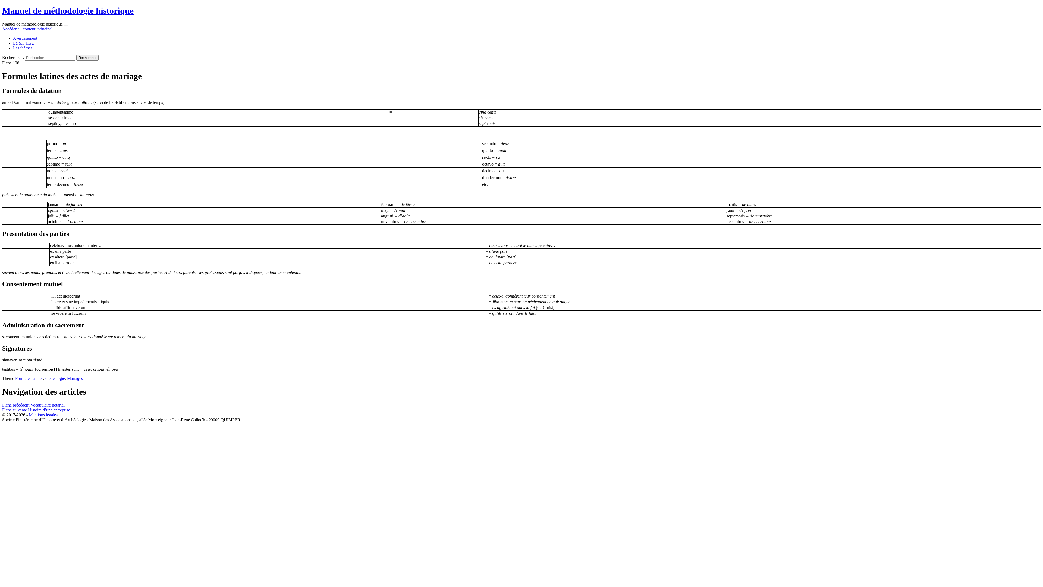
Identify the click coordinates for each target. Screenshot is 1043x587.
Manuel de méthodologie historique (68, 10)
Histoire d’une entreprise (36, 410)
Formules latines (29, 378)
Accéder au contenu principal (27, 29)
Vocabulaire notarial (33, 405)
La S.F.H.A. (23, 43)
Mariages (75, 378)
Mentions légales (43, 415)
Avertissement (25, 38)
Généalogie (55, 378)
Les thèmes (22, 48)
